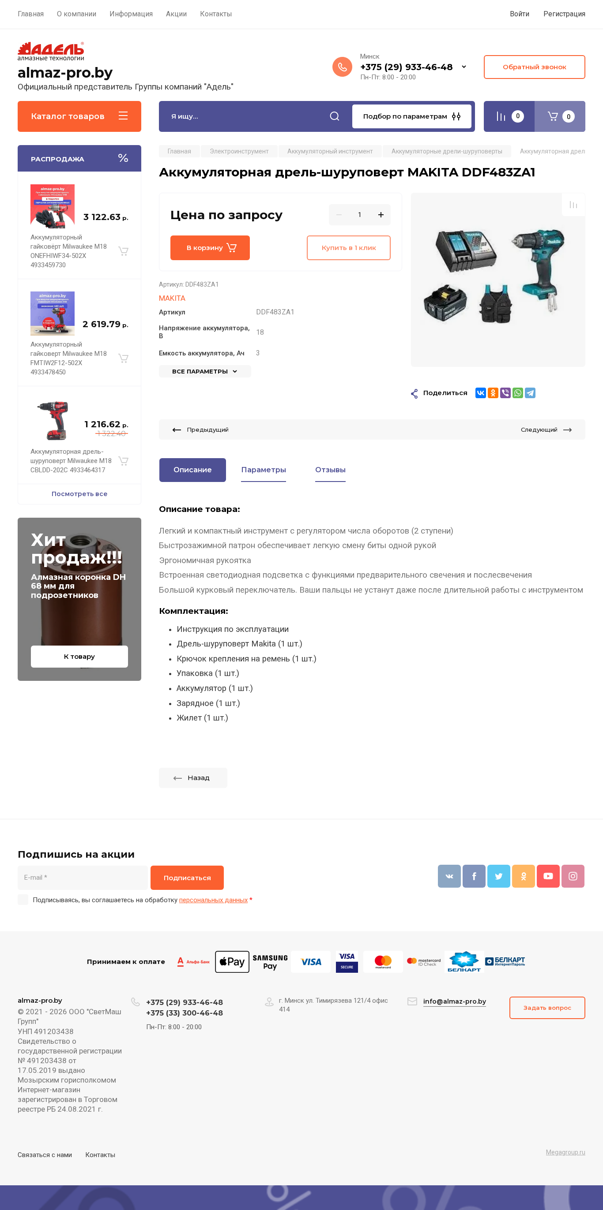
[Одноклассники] (493, 393)
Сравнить (573, 204)
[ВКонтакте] (480, 393)
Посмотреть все (80, 494)
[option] (498, 280)
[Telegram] (530, 393)
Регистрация (564, 14)
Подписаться (187, 878)
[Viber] (505, 393)
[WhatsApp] (518, 393)
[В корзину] (123, 251)
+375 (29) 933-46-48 (406, 67)
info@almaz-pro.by (454, 1001)
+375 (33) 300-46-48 (184, 1013)
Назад (199, 777)
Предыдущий (208, 429)
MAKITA (172, 298)
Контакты (100, 1155)
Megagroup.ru (565, 1152)
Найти (335, 116)
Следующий (539, 429)
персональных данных (213, 900)
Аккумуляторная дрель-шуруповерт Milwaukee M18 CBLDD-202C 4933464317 (71, 461)
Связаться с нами (45, 1155)
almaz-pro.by (65, 72)
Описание (192, 470)
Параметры (263, 470)
